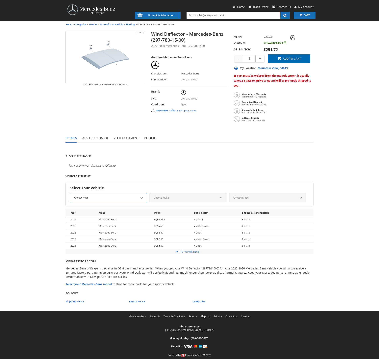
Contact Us (198, 301)
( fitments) (189, 251)
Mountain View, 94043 (273, 68)
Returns (193, 316)
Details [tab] (71, 138)
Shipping (205, 316)
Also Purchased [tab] (95, 138)
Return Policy (137, 301)
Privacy (218, 316)
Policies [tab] (150, 138)
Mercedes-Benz (137, 316)
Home (68, 24)
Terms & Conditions (174, 316)
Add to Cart (292, 58)
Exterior (93, 24)
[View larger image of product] (105, 57)
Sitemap (245, 316)
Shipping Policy (74, 301)
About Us (155, 316)
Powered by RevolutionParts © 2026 (189, 355)
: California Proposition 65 (176, 110)
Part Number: (159, 79)
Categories (80, 24)
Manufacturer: (159, 73)
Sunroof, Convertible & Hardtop (117, 24)
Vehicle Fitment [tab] (126, 138)
